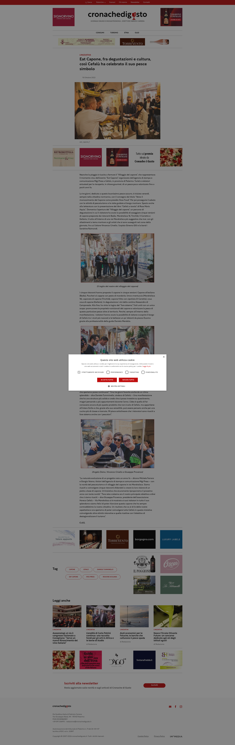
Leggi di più (146, 366)
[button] (117, 386)
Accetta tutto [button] (107, 380)
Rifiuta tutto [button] (128, 380)
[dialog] (117, 372)
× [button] (164, 357)
